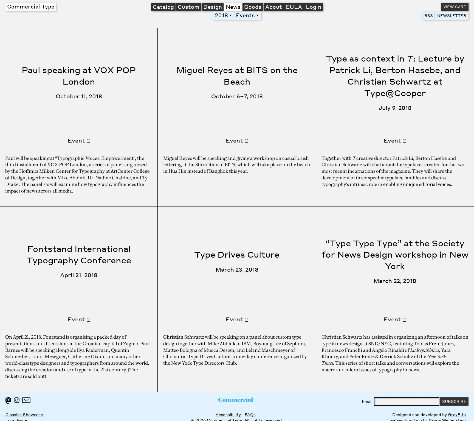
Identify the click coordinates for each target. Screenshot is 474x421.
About (273, 6)
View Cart (454, 6)
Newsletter (451, 15)
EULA (294, 6)
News (233, 6)
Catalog (163, 6)
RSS (428, 15)
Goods (252, 6)
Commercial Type (30, 6)
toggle (231, 15)
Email (367, 401)
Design (212, 6)
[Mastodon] (8, 400)
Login (313, 6)
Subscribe (454, 401)
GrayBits (457, 414)
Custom (188, 6)
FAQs (250, 414)
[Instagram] (16, 400)
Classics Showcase (24, 414)
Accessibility (228, 414)
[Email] (26, 400)
